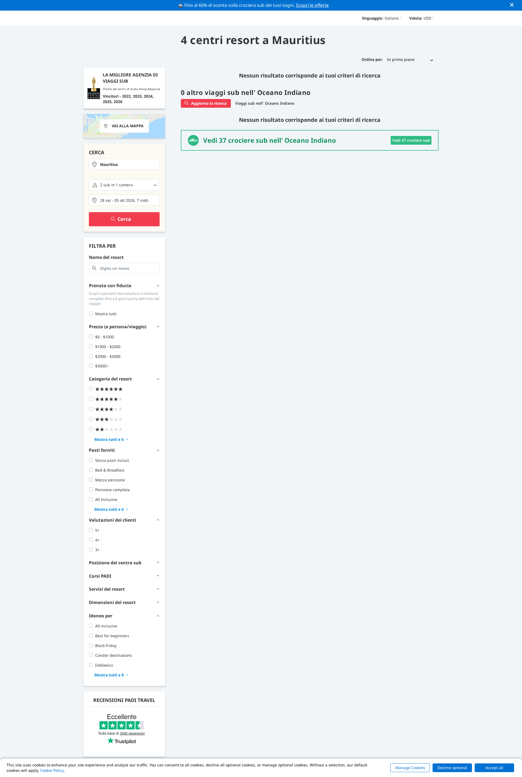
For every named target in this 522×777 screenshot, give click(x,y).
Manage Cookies (410, 767)
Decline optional (452, 767)
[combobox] (124, 164)
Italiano (392, 18)
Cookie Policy (52, 770)
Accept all (494, 767)
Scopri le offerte (312, 5)
